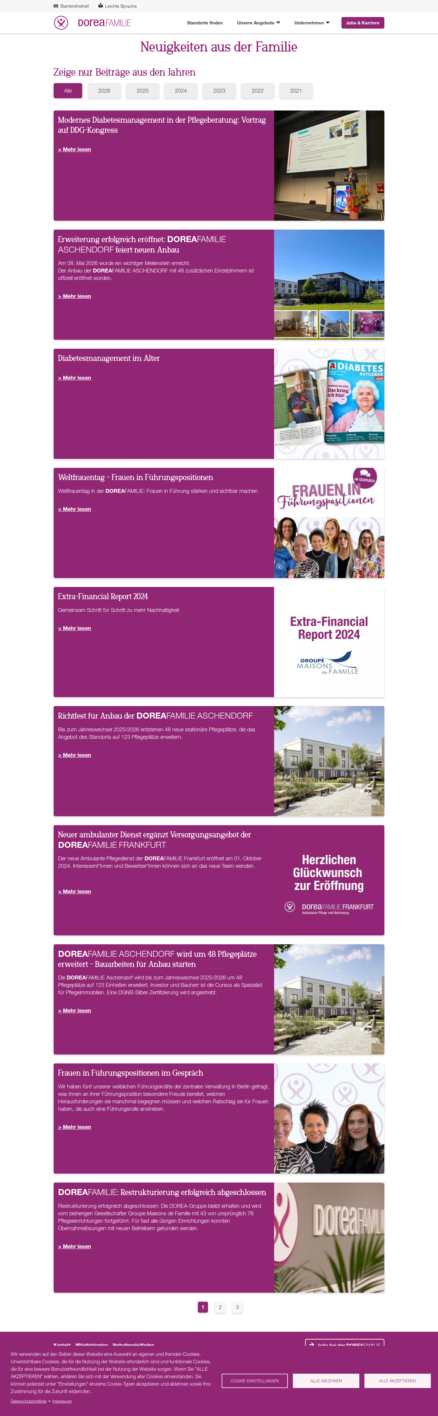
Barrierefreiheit (74, 6)
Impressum (62, 1401)
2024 (181, 91)
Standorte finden (205, 22)
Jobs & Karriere (363, 22)
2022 (258, 91)
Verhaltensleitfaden (133, 1345)
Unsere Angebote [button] (256, 22)
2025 (143, 91)
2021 (296, 91)
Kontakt (62, 1345)
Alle (68, 91)
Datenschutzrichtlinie (28, 1401)
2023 (219, 91)
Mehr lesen (77, 149)
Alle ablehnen (326, 1380)
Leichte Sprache (121, 6)
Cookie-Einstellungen (255, 1380)
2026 (104, 91)
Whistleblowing (91, 1345)
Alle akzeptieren (397, 1380)
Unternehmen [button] (309, 22)
